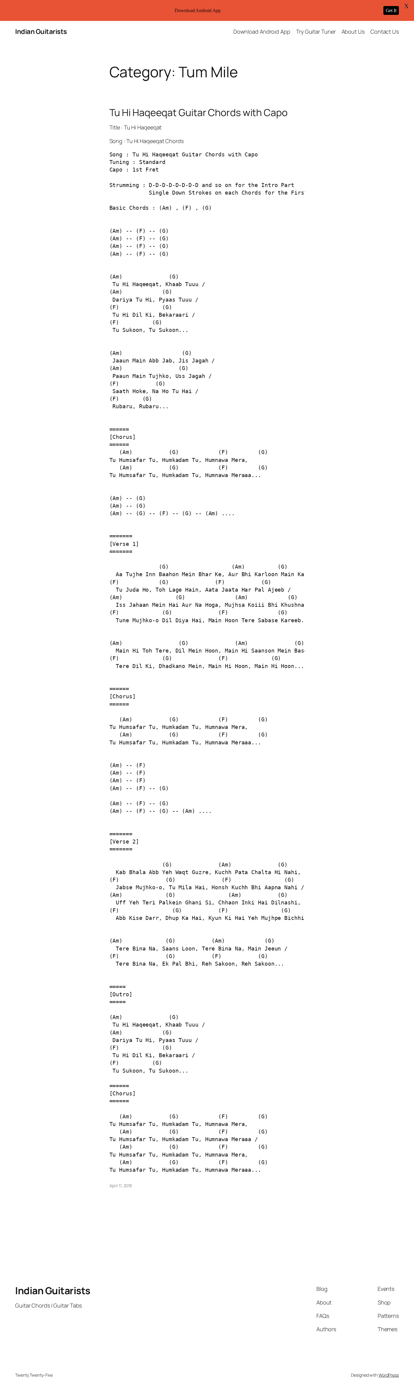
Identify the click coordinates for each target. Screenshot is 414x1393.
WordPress (389, 1375)
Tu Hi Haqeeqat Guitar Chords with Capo (198, 112)
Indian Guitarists (41, 31)
